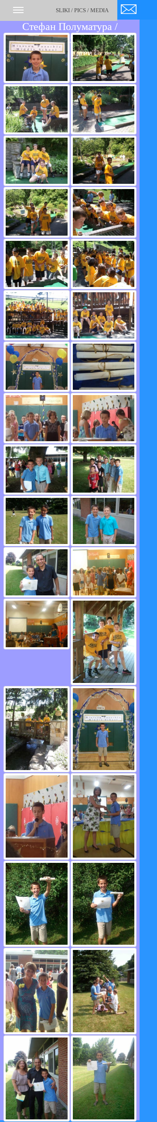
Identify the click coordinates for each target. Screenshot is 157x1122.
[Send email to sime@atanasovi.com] (129, 7)
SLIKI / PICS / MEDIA (82, 10)
